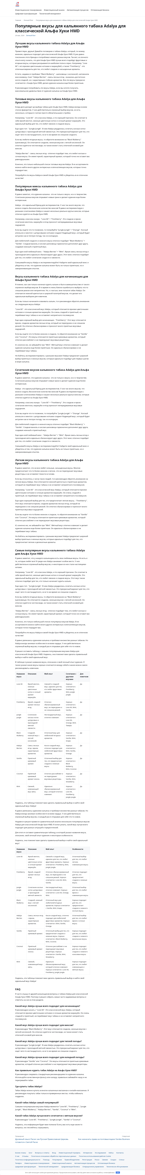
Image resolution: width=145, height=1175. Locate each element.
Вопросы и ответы (42, 1153)
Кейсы (111, 1153)
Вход (54, 1153)
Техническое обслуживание (117, 1167)
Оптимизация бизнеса (100, 10)
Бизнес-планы (20, 1153)
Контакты (120, 1153)
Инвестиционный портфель (69, 1153)
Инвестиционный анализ (54, 10)
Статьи (121, 1160)
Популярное (57, 1160)
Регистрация (87, 1160)
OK (118, 1172)
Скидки (113, 1160)
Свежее (105, 1160)
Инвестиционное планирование (28, 10)
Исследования (100, 1153)
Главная (18, 20)
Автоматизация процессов (77, 10)
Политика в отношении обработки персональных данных (53, 1156)
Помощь (46, 1160)
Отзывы (25, 1156)
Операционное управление (93, 1167)
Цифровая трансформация (26, 13)
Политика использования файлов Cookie (95, 1156)
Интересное (87, 1153)
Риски (97, 1160)
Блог (30, 1153)
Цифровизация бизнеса (70, 1167)
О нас (17, 1156)
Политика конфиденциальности (27, 1160)
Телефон (18, 1163)
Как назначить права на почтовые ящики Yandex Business (104, 1137)
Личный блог (28, 20)
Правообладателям (72, 1160)
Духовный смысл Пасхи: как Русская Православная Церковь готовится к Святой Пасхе (41, 1139)
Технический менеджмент (50, 13)
